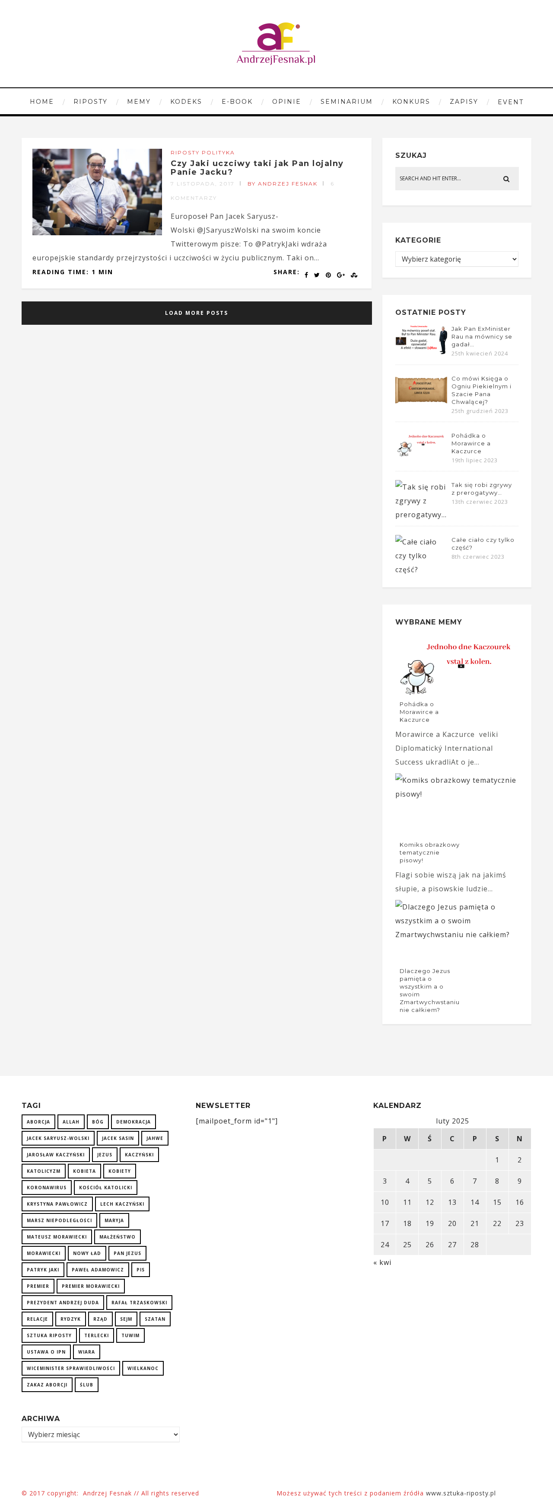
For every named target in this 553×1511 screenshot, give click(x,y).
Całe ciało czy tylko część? (483, 543)
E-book (237, 102)
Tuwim (130, 1335)
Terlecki (96, 1335)
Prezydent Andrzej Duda (63, 1303)
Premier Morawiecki (91, 1286)
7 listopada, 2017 (203, 183)
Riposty (90, 102)
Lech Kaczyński (122, 1204)
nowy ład (87, 1253)
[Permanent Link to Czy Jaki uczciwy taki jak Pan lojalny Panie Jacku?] (97, 232)
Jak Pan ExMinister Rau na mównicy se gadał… (481, 336)
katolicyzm (43, 1171)
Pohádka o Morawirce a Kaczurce (471, 443)
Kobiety (119, 1171)
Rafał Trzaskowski (139, 1303)
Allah (71, 1122)
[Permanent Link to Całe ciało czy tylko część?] (421, 569)
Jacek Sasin (118, 1138)
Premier (38, 1286)
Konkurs (411, 102)
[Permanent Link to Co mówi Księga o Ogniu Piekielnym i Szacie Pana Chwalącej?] (421, 403)
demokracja (133, 1122)
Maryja (114, 1220)
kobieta (84, 1171)
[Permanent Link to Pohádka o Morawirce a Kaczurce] (421, 456)
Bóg (98, 1122)
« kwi (382, 1262)
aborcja (38, 1122)
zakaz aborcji (47, 1385)
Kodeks (186, 102)
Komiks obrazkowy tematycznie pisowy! (430, 852)
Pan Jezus (127, 1253)
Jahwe (154, 1138)
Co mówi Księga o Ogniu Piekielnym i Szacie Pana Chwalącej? (481, 390)
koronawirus (47, 1187)
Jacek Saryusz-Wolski (58, 1138)
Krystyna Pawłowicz (57, 1204)
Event (511, 102)
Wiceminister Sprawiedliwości (71, 1368)
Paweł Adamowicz (98, 1270)
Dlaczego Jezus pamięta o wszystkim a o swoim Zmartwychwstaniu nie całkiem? (430, 990)
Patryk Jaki (43, 1270)
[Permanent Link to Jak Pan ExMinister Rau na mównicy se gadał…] (421, 353)
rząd (100, 1319)
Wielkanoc (143, 1368)
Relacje (37, 1319)
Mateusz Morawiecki (57, 1237)
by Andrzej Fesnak (283, 183)
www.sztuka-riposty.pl (462, 1493)
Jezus (104, 1155)
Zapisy (464, 102)
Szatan (155, 1319)
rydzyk (70, 1319)
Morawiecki (43, 1253)
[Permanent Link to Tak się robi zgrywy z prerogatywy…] (421, 514)
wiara (86, 1352)
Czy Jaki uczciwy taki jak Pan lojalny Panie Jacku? (257, 168)
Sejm (126, 1319)
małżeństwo (117, 1237)
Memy (139, 102)
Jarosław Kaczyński (56, 1155)
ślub (86, 1385)
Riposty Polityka (203, 152)
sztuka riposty (49, 1335)
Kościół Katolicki (105, 1187)
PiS (141, 1270)
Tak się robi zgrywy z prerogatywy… (481, 488)
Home (42, 102)
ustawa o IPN (46, 1352)
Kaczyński (139, 1155)
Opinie (286, 102)
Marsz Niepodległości (59, 1220)
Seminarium (347, 102)
